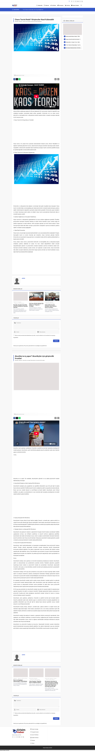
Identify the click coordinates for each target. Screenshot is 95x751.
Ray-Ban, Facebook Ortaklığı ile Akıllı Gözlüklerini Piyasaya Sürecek (20, 306)
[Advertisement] (36, 63)
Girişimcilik (47, 302)
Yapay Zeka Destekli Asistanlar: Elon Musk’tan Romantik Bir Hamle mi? (73, 39)
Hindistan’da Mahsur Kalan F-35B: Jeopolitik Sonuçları (73, 36)
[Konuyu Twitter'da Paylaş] (17, 79)
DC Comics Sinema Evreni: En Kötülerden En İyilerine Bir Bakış (73, 47)
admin (23, 278)
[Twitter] (74, 1)
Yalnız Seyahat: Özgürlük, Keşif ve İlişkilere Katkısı (35, 682)
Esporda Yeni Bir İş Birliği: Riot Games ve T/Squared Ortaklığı (36, 305)
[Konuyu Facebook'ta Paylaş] (14, 79)
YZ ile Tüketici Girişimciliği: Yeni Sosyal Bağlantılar (33, 9)
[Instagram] (76, 1)
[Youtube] (78, 1)
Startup (54, 678)
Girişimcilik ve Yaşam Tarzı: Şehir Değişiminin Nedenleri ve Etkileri (73, 42)
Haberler (20, 21)
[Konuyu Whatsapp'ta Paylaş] (19, 79)
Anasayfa (16, 21)
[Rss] (82, 1)
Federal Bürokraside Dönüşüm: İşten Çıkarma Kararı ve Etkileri (50, 306)
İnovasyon (19, 302)
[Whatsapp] (80, 1)
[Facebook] (72, 1)
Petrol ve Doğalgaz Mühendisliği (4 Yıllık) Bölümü (20, 680)
